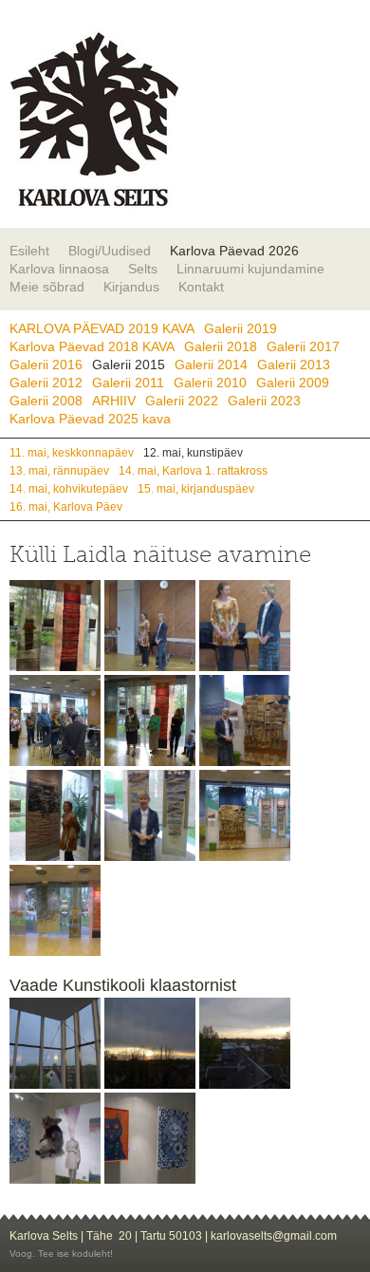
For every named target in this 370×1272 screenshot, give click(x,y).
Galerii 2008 (46, 400)
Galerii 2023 (264, 400)
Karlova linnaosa (59, 268)
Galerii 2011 (128, 382)
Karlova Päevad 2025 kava (90, 418)
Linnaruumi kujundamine (250, 268)
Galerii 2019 (240, 328)
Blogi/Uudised (109, 250)
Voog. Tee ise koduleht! (61, 1253)
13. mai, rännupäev (59, 470)
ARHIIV (114, 400)
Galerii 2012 (46, 382)
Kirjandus (131, 286)
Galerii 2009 (292, 382)
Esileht (29, 250)
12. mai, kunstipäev (193, 452)
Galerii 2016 (46, 364)
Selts (142, 268)
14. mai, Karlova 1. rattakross (193, 470)
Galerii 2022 (181, 400)
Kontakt (201, 286)
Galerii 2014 (211, 364)
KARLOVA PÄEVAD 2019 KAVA (101, 328)
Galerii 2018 (220, 346)
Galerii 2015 (128, 364)
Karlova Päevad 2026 (234, 250)
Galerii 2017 (303, 346)
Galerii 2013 (293, 364)
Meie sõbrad (46, 286)
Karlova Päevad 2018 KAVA (92, 346)
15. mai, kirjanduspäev (196, 488)
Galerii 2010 (210, 382)
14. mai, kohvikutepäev (68, 488)
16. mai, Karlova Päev (65, 506)
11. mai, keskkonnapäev (71, 452)
